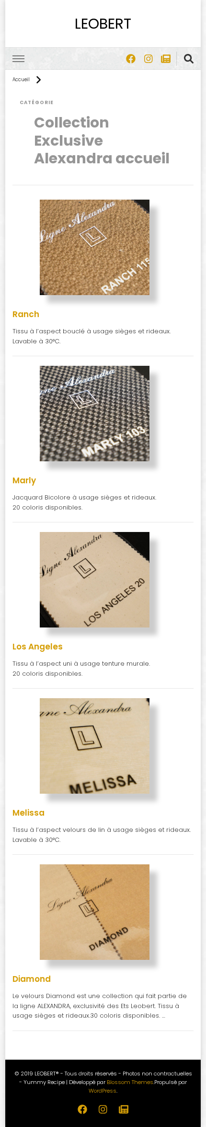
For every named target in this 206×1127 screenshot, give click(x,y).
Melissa (28, 813)
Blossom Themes (130, 1082)
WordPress (102, 1091)
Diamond (31, 979)
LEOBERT (103, 23)
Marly (24, 480)
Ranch (25, 314)
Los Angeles (37, 646)
